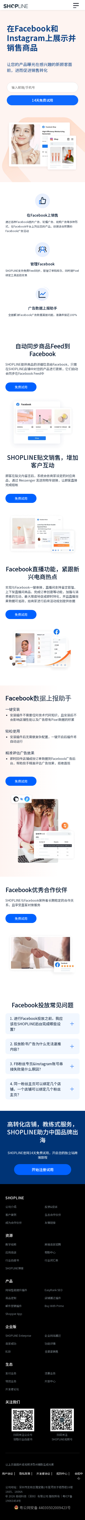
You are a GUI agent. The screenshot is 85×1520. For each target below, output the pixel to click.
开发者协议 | (44, 1475)
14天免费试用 (42, 100)
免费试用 (21, 387)
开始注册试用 (42, 1169)
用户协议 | (8, 1475)
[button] (76, 5)
